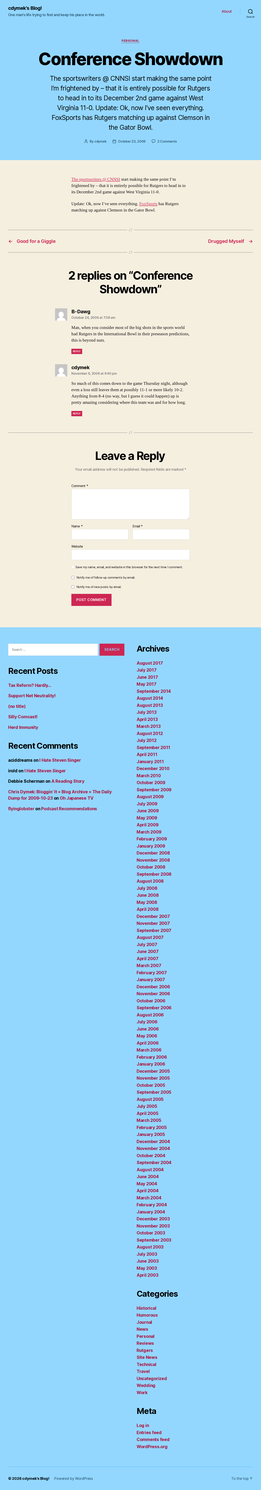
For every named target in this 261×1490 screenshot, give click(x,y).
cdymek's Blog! (25, 8)
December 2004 (153, 1141)
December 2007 (153, 916)
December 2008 (153, 853)
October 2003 (151, 1232)
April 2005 (147, 1113)
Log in (143, 1425)
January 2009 (151, 846)
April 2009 (147, 824)
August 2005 (150, 1099)
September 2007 (154, 930)
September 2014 (154, 691)
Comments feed (153, 1439)
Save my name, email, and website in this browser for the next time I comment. (129, 567)
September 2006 (154, 1007)
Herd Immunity (23, 727)
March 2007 (149, 965)
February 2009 (152, 838)
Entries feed (149, 1432)
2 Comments (167, 141)
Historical (146, 1308)
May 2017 (146, 684)
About (227, 11)
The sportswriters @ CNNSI (95, 179)
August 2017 (150, 663)
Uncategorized (152, 1378)
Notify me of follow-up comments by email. (105, 577)
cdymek (100, 141)
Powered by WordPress (73, 1478)
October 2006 (151, 1000)
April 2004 (147, 1190)
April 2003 (147, 1275)
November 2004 (153, 1148)
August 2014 (150, 698)
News (142, 1329)
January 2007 (151, 979)
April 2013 (147, 719)
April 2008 (147, 909)
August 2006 (150, 1014)
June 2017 (147, 677)
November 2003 (153, 1226)
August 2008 (150, 881)
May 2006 (147, 1035)
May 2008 (147, 902)
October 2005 (151, 1085)
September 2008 (154, 874)
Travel (143, 1371)
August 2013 (150, 705)
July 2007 (147, 944)
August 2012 (150, 733)
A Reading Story (67, 781)
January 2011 (150, 761)
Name (77, 526)
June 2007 (148, 951)
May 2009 (147, 817)
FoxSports (148, 204)
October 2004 (151, 1155)
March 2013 (148, 726)
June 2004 (148, 1176)
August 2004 (150, 1169)
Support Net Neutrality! (32, 695)
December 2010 (153, 768)
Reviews (145, 1343)
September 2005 (154, 1092)
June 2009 (148, 810)
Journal (144, 1322)
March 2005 (149, 1120)
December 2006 (153, 986)
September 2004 (154, 1162)
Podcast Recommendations (69, 808)
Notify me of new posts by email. (98, 587)
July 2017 (147, 670)
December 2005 (153, 1071)
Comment (79, 486)
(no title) (16, 706)
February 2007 (152, 972)
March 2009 (149, 832)
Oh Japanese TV (77, 798)
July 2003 (147, 1254)
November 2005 (153, 1078)
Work (142, 1392)
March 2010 (149, 775)
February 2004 (152, 1204)
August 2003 (150, 1247)
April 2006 (147, 1043)
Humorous (147, 1315)
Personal (130, 41)
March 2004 (149, 1197)
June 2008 (148, 895)
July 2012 (147, 740)
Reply (77, 351)
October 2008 (151, 867)
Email (138, 526)
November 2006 (153, 993)
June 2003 (148, 1261)
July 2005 (147, 1106)
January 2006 (151, 1064)
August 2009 (150, 796)
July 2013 (147, 712)
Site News (147, 1357)
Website (77, 546)
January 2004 (151, 1211)
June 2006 (148, 1029)
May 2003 (147, 1268)
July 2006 (147, 1021)
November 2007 (153, 923)
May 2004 (147, 1183)
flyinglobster (21, 808)
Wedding (146, 1385)
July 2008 (147, 888)
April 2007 (147, 958)
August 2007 (150, 937)
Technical (146, 1364)
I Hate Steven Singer (60, 760)
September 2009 (154, 789)
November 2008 (153, 860)
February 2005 (152, 1127)
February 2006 (152, 1057)
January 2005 (151, 1134)
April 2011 (147, 754)
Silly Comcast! (23, 716)
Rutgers (145, 1350)
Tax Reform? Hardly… (29, 685)
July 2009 (147, 803)
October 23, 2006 (132, 141)
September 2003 (154, 1240)
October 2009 (151, 782)
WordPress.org (152, 1446)
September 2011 (153, 747)
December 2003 (153, 1218)
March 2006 (149, 1050)
